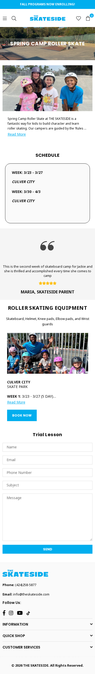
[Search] (13, 18)
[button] (87, 18)
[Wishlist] (78, 18)
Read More (17, 134)
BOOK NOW (22, 415)
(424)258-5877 (25, 584)
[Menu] (4, 18)
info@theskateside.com (31, 594)
